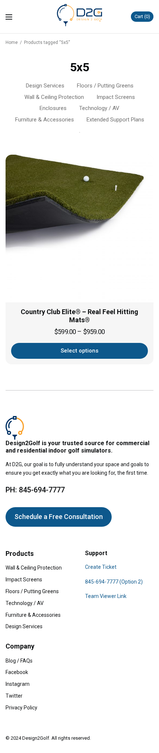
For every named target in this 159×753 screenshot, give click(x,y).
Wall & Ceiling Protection (54, 97)
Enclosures (53, 108)
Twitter (14, 696)
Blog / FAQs (19, 661)
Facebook (17, 672)
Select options (79, 350)
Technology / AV (99, 108)
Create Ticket (100, 567)
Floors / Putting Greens (105, 85)
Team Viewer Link (105, 596)
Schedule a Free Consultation (58, 516)
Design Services (45, 85)
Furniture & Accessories (44, 119)
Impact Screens (116, 97)
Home (12, 42)
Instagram (18, 684)
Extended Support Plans (115, 119)
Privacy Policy (21, 708)
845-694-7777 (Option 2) (114, 582)
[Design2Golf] (79, 15)
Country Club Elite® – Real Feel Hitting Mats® (79, 316)
